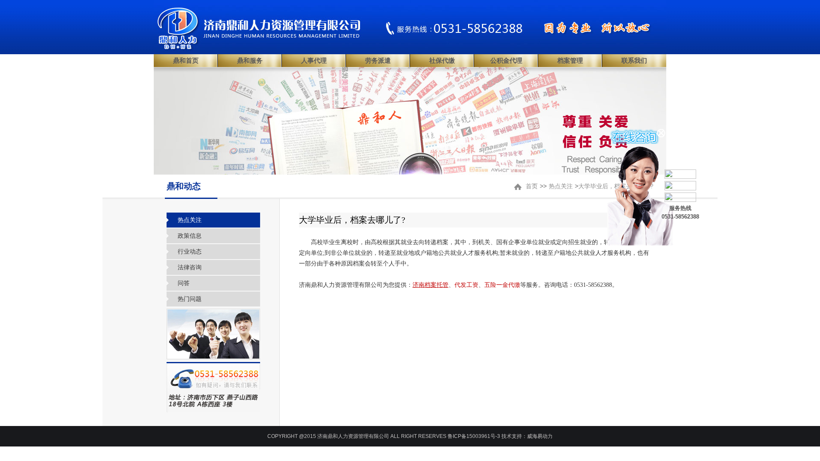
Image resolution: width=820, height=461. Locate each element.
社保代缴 (442, 60)
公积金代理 (506, 60)
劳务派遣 (378, 60)
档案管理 (570, 60)
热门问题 (190, 298)
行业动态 (190, 251)
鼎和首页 (186, 60)
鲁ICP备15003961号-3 (474, 436)
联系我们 (634, 60)
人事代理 (314, 60)
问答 (184, 283)
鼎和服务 (250, 60)
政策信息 (190, 235)
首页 (532, 186)
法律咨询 (190, 267)
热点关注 (561, 186)
